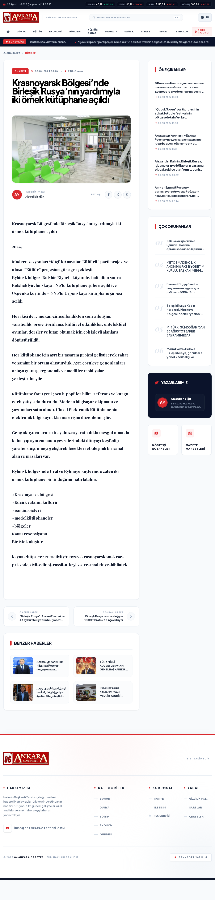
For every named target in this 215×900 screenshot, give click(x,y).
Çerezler (196, 816)
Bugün (105, 798)
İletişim (160, 807)
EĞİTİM (105, 816)
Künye (159, 798)
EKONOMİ (106, 825)
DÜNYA (104, 807)
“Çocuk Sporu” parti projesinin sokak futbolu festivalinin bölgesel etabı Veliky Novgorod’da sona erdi (127, 42)
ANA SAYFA (13, 53)
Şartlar (195, 807)
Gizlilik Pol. (198, 798)
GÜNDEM (31, 53)
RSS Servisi (161, 815)
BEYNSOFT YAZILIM (193, 857)
